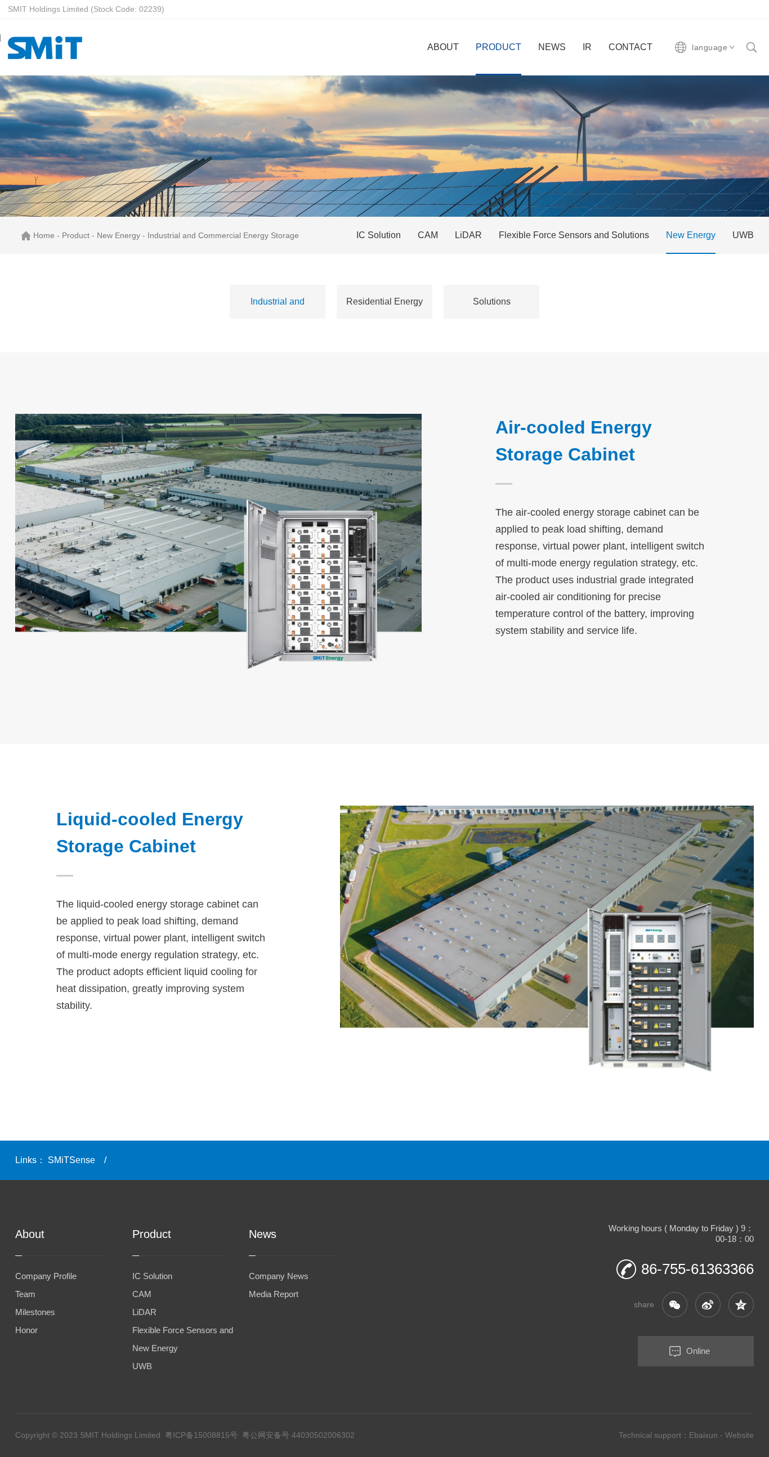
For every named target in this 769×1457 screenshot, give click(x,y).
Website (739, 1435)
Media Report (273, 1294)
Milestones (35, 1312)
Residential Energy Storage (384, 308)
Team (25, 1294)
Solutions (492, 301)
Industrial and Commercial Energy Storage (223, 235)
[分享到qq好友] (741, 1304)
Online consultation (674, 1356)
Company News (279, 1276)
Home (44, 235)
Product (76, 235)
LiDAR (468, 235)
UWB (743, 235)
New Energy (118, 235)
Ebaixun (703, 1435)
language (709, 47)
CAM (428, 235)
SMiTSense (71, 1160)
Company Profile (46, 1276)
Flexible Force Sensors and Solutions (574, 235)
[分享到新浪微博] (708, 1304)
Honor (26, 1330)
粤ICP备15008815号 (201, 1435)
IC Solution (378, 235)
